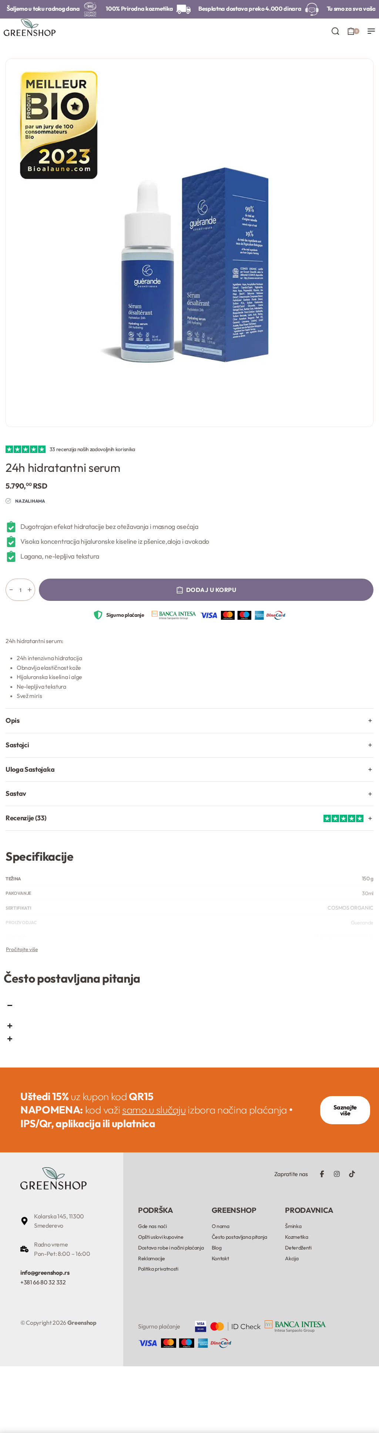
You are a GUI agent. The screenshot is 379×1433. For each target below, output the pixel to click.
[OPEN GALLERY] (189, 243)
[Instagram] (336, 1174)
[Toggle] (22, 949)
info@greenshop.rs (45, 1272)
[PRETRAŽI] (335, 31)
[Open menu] (371, 31)
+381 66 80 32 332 (43, 1282)
